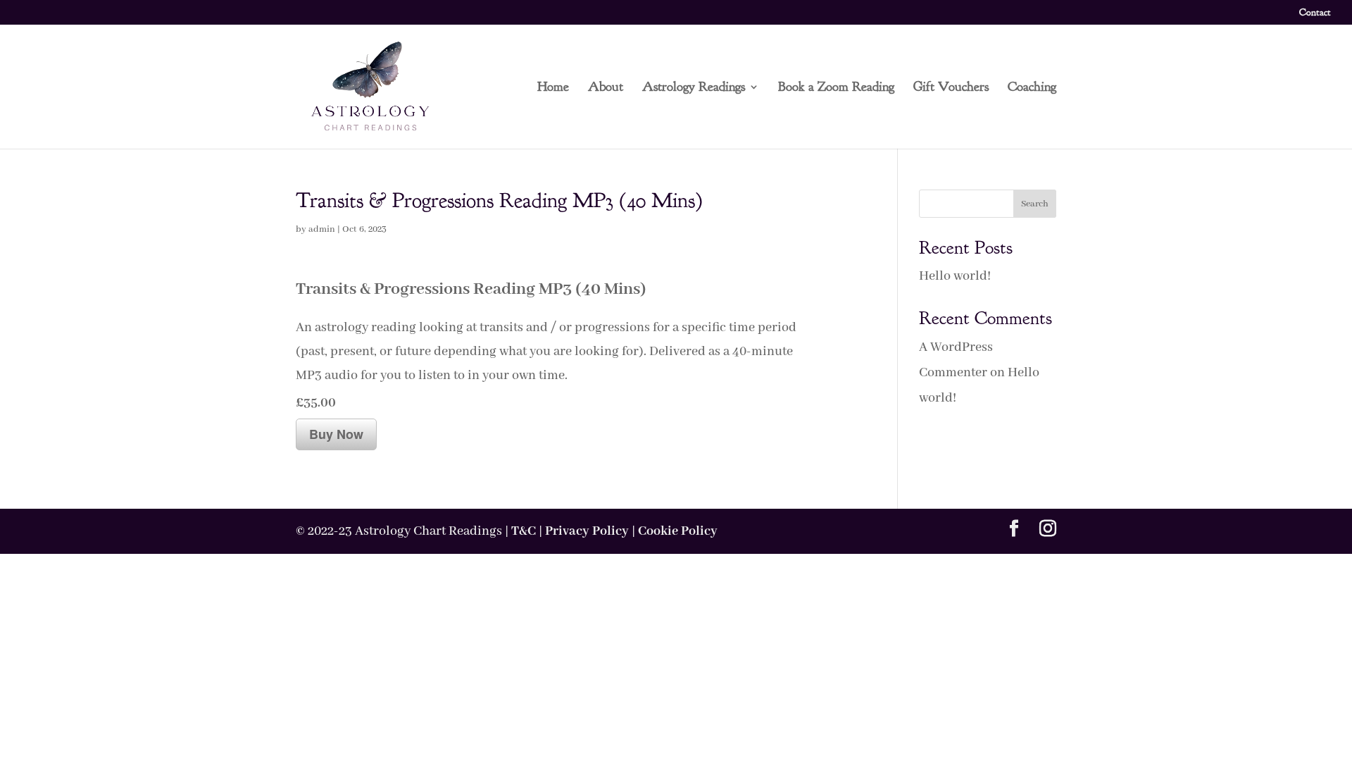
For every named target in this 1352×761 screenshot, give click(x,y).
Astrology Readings (693, 88)
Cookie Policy (678, 531)
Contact (1315, 13)
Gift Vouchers (951, 88)
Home (553, 88)
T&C (523, 531)
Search (1035, 204)
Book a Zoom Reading (836, 88)
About (605, 88)
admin (321, 229)
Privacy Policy (587, 531)
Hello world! (955, 276)
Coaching (1032, 88)
